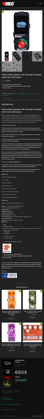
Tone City (6, 95)
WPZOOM (40, 416)
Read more (32, 351)
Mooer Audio (13, 7)
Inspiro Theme (34, 416)
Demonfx (25, 93)
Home (3, 7)
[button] (40, 12)
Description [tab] (7, 99)
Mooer (36, 93)
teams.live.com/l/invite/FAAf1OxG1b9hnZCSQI (11, 404)
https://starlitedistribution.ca (8, 399)
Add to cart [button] (11, 318)
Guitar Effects (7, 7)
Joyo (33, 93)
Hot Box (29, 93)
